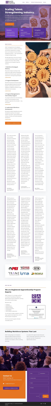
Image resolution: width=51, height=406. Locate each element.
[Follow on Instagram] (45, 403)
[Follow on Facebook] (43, 403)
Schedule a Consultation (13, 123)
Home (24, 2)
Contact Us (10, 24)
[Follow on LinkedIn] (41, 403)
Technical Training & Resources (36, 2)
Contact (44, 2)
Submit (45, 396)
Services (27, 2)
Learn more (8, 77)
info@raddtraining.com (10, 383)
